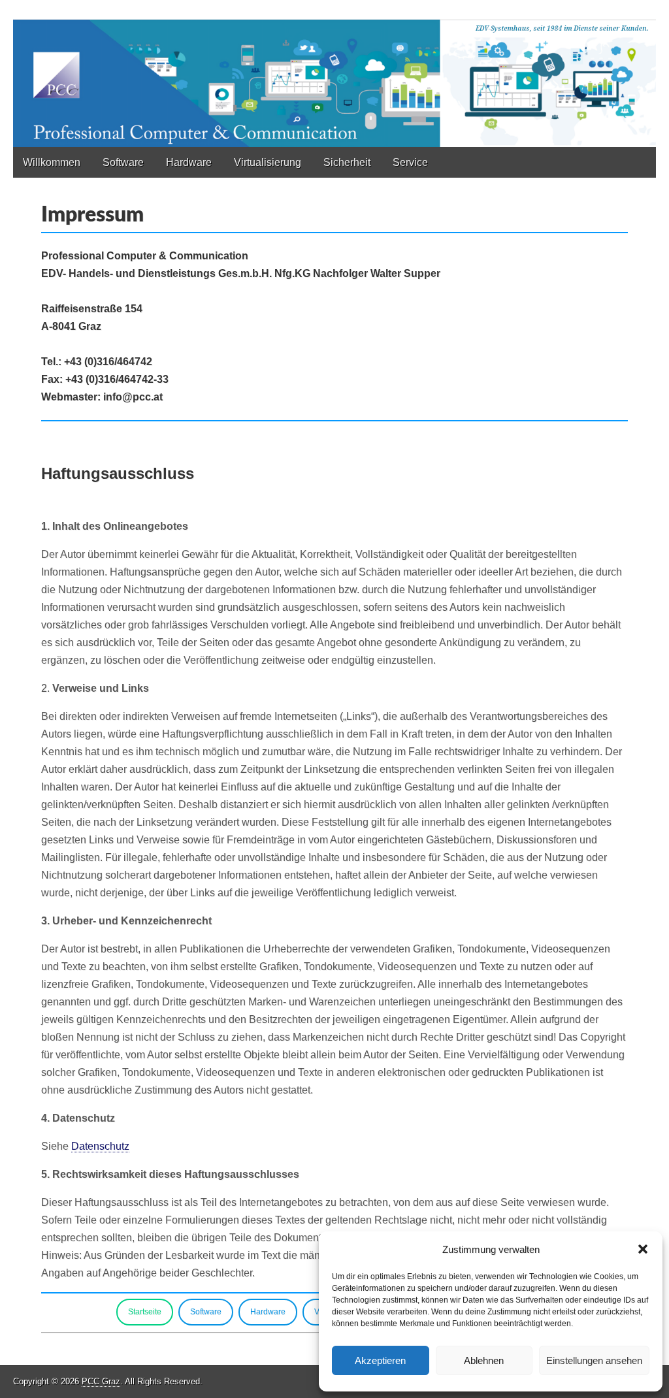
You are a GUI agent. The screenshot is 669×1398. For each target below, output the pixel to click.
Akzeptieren (380, 1360)
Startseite (144, 1311)
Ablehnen (484, 1360)
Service (410, 162)
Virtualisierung (267, 162)
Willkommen (51, 162)
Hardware (189, 162)
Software (123, 162)
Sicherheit (346, 162)
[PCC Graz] (334, 73)
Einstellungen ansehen (594, 1360)
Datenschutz (100, 1146)
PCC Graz (101, 1381)
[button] (642, 1249)
